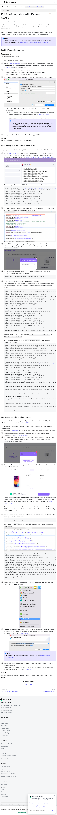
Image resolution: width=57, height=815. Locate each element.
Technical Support (6, 771)
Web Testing (4, 723)
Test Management (6, 707)
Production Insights (6, 712)
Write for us (4, 758)
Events (3, 787)
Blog (2, 748)
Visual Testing (5, 733)
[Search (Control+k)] (54, 2)
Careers (3, 794)
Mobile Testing (5, 728)
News (2, 789)
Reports (3, 753)
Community (4, 769)
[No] (31, 684)
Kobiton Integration (15, 63)
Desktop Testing (5, 730)
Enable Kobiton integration (29, 423)
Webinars (3, 751)
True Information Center (8, 744)
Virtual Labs (4, 746)
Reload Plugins (8, 67)
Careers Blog (4, 796)
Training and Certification (8, 773)
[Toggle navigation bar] (2, 2)
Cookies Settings (22, 812)
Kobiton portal (12, 153)
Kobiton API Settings (43, 114)
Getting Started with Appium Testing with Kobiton (40, 157)
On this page (5, 10)
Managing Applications (20, 435)
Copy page (51, 13)
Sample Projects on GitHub (8, 776)
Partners (3, 792)
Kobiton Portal (15, 430)
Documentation (5, 766)
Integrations (4, 735)
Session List (28, 669)
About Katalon (5, 784)
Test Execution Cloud (7, 710)
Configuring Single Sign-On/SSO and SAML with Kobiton (33, 42)
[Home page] (2, 7)
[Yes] (26, 684)
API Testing (4, 725)
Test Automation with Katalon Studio (11, 705)
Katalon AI (4, 721)
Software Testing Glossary (8, 755)
